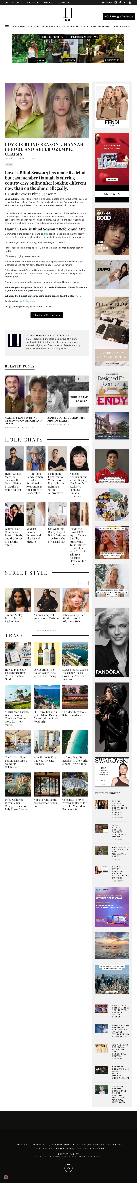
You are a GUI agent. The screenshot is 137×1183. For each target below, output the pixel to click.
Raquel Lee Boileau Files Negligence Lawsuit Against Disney (120, 1011)
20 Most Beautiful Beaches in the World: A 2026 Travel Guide (75, 760)
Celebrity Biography (42, 26)
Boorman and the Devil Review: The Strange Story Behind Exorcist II (120, 1031)
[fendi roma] (112, 105)
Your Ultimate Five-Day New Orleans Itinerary (45, 760)
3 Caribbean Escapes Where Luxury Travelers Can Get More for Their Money (17, 718)
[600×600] (112, 388)
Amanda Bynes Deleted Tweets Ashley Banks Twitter (120, 872)
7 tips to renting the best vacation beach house (45, 803)
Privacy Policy (68, 1154)
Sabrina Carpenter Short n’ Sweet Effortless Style (21, 618)
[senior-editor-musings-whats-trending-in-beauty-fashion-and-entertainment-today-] (112, 504)
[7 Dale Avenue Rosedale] (112, 425)
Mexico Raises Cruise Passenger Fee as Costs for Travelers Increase (75, 674)
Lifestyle (25, 26)
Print (115, 26)
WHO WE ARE (33, 3)
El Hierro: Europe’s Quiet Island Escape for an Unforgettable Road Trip (46, 716)
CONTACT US (63, 3)
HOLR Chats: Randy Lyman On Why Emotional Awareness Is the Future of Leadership (34, 483)
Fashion (15, 26)
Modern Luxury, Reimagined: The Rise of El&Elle (34, 535)
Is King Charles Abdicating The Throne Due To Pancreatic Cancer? (119, 808)
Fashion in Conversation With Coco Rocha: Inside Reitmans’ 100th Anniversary (56, 483)
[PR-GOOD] (112, 231)
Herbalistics (104, 26)
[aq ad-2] (112, 945)
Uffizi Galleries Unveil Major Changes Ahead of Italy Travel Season (16, 804)
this (46, 233)
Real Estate (90, 26)
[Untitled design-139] (112, 642)
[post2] (112, 907)
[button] (86, 583)
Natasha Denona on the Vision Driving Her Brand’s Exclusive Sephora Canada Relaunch (78, 485)
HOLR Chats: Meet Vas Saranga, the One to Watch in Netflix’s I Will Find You (13, 481)
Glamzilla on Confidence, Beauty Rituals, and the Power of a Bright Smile (14, 536)
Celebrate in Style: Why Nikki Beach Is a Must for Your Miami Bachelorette (74, 804)
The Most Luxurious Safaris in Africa (74, 713)
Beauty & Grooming (64, 26)
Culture (9, 164)
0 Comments (118, 818)
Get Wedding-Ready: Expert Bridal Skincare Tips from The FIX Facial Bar (57, 535)
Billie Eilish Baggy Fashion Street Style (51, 616)
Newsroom (125, 26)
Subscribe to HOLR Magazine (47, 315)
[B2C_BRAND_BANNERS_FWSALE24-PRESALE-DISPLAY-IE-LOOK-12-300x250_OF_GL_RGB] (112, 771)
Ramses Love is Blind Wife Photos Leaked (66, 419)
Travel (79, 26)
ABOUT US (48, 3)
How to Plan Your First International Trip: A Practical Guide (16, 674)
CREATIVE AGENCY (13, 3)
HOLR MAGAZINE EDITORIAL (19, 159)
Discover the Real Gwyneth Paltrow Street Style (77, 618)
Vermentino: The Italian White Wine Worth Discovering (45, 673)
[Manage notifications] (6, 1177)
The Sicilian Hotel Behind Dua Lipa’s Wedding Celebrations (16, 762)
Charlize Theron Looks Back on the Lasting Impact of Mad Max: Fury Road (119, 1094)
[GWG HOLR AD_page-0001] (112, 331)
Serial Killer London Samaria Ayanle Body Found (120, 831)
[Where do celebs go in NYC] (112, 979)
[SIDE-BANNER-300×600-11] (112, 717)
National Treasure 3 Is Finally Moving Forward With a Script (120, 1072)
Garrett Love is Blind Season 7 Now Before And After (23, 420)
